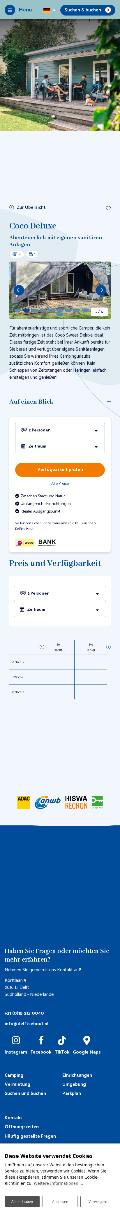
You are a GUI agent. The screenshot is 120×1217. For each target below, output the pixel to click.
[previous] (19, 290)
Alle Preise (60, 483)
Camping (14, 1075)
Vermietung (17, 1084)
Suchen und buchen (25, 1093)
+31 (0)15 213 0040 (24, 1013)
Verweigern (98, 1201)
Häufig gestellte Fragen (30, 1136)
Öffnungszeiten (22, 1127)
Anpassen (60, 1201)
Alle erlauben (22, 1201)
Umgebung (74, 1084)
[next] (101, 290)
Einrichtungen (77, 1075)
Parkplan (71, 1093)
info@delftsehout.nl (26, 1024)
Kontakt (13, 1118)
